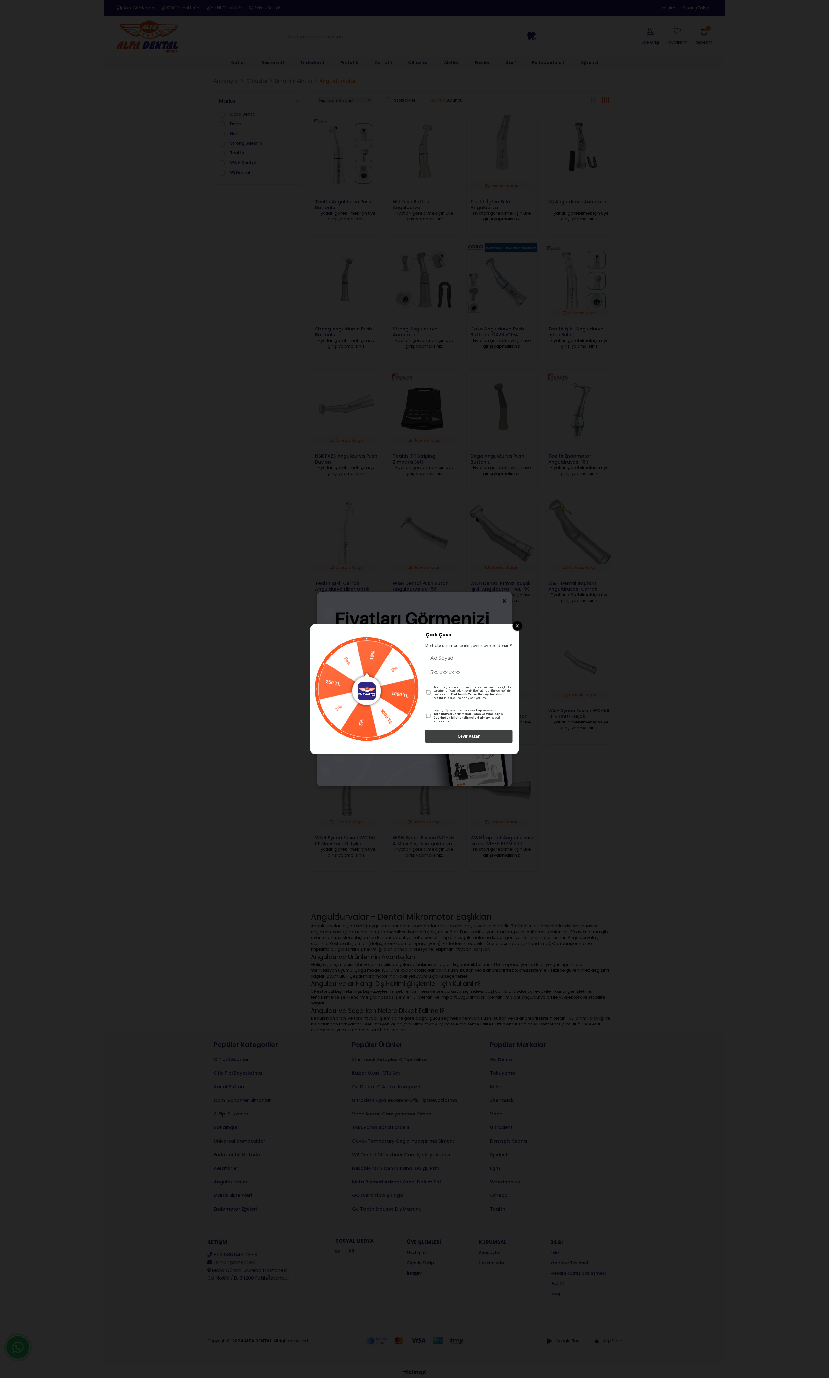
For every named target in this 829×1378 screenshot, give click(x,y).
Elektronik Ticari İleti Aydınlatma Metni (469, 696)
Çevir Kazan (469, 736)
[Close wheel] (517, 626)
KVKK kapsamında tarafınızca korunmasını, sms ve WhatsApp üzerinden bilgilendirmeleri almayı (468, 713)
